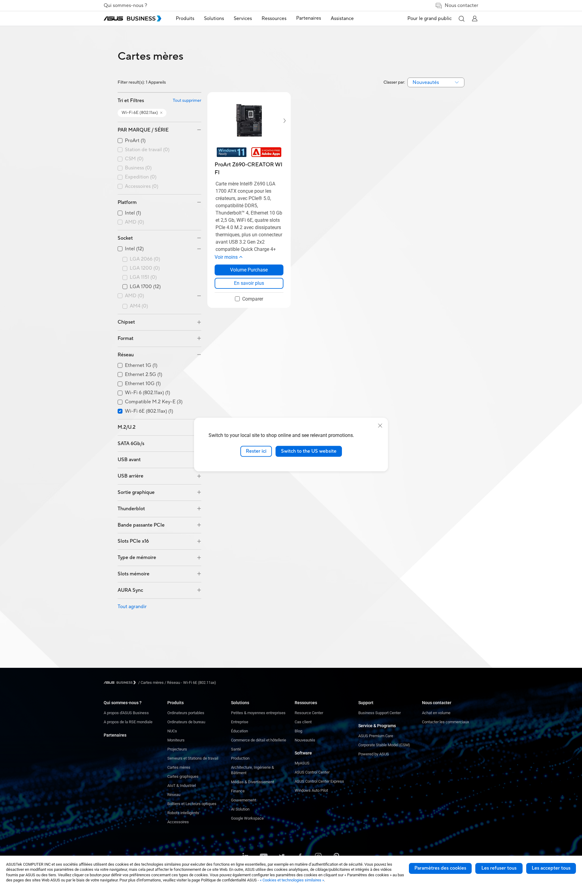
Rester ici (256, 451)
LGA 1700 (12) (145, 287)
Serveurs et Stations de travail (192, 758)
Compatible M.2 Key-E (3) (153, 402)
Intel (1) (133, 213)
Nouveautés (305, 740)
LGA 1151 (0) (143, 277)
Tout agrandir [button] (132, 607)
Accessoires (178, 822)
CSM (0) (134, 159)
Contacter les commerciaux (445, 722)
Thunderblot (131, 509)
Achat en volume (436, 713)
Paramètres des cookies (440, 868)
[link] (249, 283)
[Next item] (280, 120)
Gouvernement (243, 800)
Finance (238, 791)
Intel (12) (134, 249)
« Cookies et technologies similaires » (292, 880)
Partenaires (115, 735)
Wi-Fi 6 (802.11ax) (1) (147, 393)
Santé (236, 749)
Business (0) (138, 168)
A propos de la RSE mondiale (128, 722)
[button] (461, 18)
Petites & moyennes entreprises (258, 713)
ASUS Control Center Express (319, 781)
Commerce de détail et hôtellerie (258, 740)
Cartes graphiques (183, 776)
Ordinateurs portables (185, 713)
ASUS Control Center (312, 772)
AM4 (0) (139, 306)
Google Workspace (247, 818)
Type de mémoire (137, 557)
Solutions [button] (214, 18)
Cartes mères (178, 767)
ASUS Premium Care (375, 736)
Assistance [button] (342, 18)
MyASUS (302, 763)
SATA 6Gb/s (131, 444)
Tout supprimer (187, 100)
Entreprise (239, 722)
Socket (125, 238)
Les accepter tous (551, 868)
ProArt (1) (135, 141)
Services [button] (243, 18)
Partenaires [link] (308, 18)
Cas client (303, 722)
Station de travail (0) (147, 150)
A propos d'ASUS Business (126, 713)
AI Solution (240, 809)
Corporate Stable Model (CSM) (384, 745)
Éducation (239, 731)
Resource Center (309, 713)
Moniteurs (176, 740)
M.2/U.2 (126, 427)
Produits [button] (185, 18)
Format (125, 338)
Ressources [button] (274, 18)
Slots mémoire (133, 574)
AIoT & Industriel (181, 785)
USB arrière (130, 476)
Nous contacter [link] (461, 5)
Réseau (126, 355)
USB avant (129, 460)
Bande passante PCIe (141, 525)
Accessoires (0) (141, 186)
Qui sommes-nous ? (125, 5)
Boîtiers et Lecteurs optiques (191, 803)
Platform (127, 202)
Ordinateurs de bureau (186, 722)
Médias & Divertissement (252, 782)
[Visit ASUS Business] (121, 682)
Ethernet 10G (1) (143, 384)
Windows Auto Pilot (311, 790)
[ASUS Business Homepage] (132, 18)
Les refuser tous (499, 868)
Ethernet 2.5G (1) (143, 375)
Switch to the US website (308, 451)
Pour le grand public (429, 18)
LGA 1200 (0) (145, 268)
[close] (380, 425)
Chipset (126, 322)
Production (240, 758)
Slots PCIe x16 (133, 541)
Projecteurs (177, 749)
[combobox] (435, 82)
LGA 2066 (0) (145, 259)
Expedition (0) (140, 177)
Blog (298, 731)
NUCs (172, 731)
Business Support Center (379, 713)
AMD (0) (134, 222)
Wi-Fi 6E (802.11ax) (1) (149, 411)
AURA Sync (130, 590)
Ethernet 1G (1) (141, 365)
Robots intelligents (183, 813)
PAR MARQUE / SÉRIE (143, 130)
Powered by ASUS (373, 754)
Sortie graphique (136, 492)
